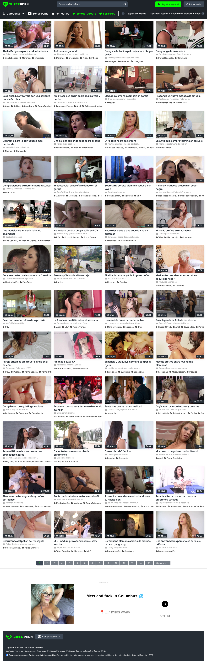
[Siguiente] (203, 13)
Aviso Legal (41, 651)
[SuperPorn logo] (15, 4)
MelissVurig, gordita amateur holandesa (73, 234)
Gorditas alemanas (116, 192)
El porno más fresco (117, 279)
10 (108, 563)
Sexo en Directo (86, 13)
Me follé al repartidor (15, 323)
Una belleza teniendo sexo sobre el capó (77, 140)
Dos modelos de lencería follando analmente (22, 232)
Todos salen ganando (66, 51)
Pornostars (62, 13)
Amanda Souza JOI (64, 361)
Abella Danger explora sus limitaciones (25, 51)
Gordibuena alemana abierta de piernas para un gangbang (128, 542)
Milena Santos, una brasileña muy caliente (175, 454)
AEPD (151, 655)
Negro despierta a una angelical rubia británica (126, 232)
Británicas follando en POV (18, 368)
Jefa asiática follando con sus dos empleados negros (22, 453)
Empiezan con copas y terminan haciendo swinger (78, 408)
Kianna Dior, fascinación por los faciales (124, 144)
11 (116, 563)
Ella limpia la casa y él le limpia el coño (127, 275)
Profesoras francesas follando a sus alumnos (175, 99)
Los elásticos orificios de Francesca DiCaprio (175, 192)
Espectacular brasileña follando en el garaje (75, 187)
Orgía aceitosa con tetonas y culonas (177, 406)
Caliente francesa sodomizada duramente (71, 453)
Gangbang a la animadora (170, 51)
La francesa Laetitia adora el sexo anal (76, 320)
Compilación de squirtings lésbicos (23, 406)
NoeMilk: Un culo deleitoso (17, 147)
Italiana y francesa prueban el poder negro (176, 187)
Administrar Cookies (91, 651)
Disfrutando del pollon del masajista (23, 541)
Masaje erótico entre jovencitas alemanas (174, 363)
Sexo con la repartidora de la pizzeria (24, 320)
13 (132, 563)
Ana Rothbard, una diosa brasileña (73, 192)
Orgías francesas (13, 237)
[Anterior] (123, 13)
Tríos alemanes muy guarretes (122, 99)
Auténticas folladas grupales (172, 410)
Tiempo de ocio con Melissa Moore (72, 54)
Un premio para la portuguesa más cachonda (23, 142)
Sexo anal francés (65, 458)
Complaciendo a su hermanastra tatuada (27, 185)
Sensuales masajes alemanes (173, 368)
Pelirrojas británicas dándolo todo (123, 58)
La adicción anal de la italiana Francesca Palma (73, 102)
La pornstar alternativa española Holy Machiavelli (175, 503)
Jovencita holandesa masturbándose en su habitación (128, 498)
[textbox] (89, 4)
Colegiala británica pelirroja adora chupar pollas (129, 52)
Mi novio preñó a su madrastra (173, 230)
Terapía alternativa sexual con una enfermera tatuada (176, 498)
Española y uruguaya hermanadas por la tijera (128, 363)
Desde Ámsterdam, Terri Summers (175, 54)
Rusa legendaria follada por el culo (176, 320)
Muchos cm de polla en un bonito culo (177, 451)
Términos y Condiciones (25, 651)
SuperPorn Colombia (181, 13)
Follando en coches (66, 144)
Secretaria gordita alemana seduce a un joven (128, 187)
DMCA (103, 651)
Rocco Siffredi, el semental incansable (175, 323)
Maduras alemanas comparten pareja (126, 96)
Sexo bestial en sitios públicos (71, 279)
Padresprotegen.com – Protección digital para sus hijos (32, 655)
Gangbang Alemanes (117, 548)
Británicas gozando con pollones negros (124, 237)
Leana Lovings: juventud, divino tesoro (124, 410)
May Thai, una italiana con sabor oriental (21, 458)
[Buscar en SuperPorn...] (125, 4)
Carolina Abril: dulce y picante (19, 279)
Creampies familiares (169, 234)
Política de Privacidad (56, 651)
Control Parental (140, 655)
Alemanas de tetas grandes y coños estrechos (23, 498)
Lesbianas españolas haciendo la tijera (124, 368)
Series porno (41, 13)
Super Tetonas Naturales (68, 548)
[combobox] (92, 4)
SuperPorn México (137, 13)
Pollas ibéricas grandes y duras (20, 544)
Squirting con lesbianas (16, 410)
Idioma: (49, 636)
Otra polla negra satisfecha (120, 140)
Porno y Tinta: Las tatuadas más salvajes (21, 189)
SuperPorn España (158, 13)
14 (141, 563)
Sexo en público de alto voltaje (71, 275)
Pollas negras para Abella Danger (20, 54)
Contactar (10, 651)
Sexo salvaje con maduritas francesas (73, 323)
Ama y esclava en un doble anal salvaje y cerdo (77, 97)
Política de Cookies (74, 651)
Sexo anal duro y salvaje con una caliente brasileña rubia (26, 97)
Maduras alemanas (168, 282)
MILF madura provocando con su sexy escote (75, 542)
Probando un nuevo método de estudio (178, 96)
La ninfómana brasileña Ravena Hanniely (21, 102)
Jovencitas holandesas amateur (123, 503)
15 (149, 563)
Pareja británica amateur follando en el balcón (25, 363)
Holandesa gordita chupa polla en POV (76, 230)
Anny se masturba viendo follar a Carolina (27, 275)
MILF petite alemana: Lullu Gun (173, 144)
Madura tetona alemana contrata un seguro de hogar (177, 277)
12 (124, 563)
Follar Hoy (109, 13)
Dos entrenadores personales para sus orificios (178, 542)
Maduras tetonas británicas (70, 499)
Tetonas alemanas (14, 503)
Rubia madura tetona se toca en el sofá (76, 496)
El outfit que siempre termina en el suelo (179, 140)
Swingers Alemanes (66, 413)
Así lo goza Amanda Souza (69, 365)
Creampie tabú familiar (118, 451)
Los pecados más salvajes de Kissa (124, 323)
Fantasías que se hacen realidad (123, 406)
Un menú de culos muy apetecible (124, 320)
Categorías (14, 13)
